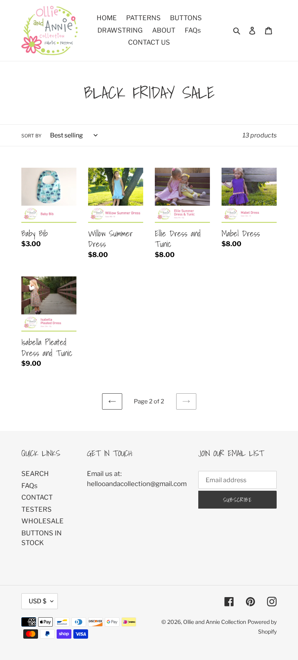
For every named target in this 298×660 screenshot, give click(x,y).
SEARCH (35, 474)
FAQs (29, 486)
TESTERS (36, 509)
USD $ (38, 601)
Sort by (31, 136)
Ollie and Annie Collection (214, 621)
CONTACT (37, 497)
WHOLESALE (42, 521)
